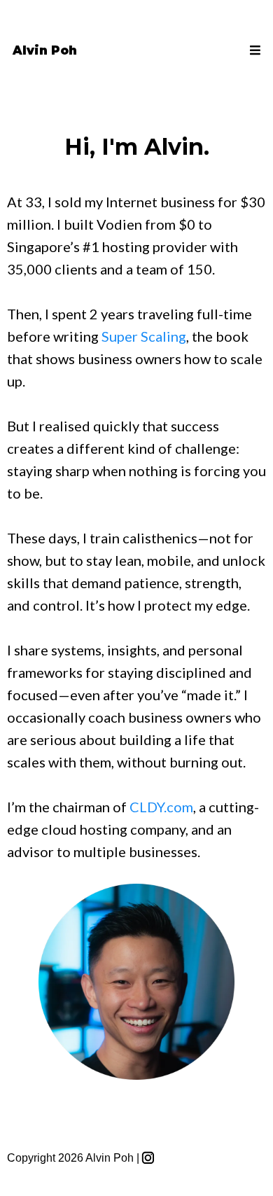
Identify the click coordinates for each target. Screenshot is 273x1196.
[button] (253, 50)
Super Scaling (144, 336)
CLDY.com (161, 806)
